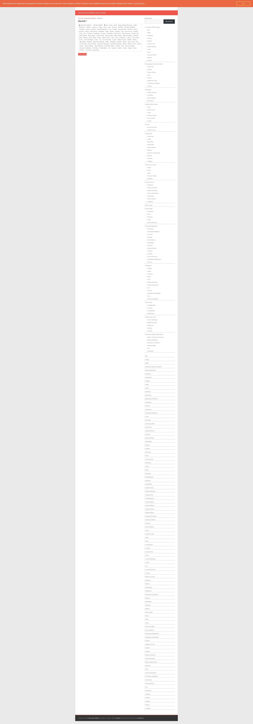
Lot (100, 39)
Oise (133, 41)
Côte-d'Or (130, 29)
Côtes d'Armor (152, 92)
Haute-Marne (83, 35)
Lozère (114, 39)
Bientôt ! (82, 21)
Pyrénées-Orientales (115, 43)
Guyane (103, 33)
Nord (129, 41)
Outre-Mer (149, 302)
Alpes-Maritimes (153, 340)
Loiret (96, 39)
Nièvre (124, 41)
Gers (85, 33)
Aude (109, 27)
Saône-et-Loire (132, 43)
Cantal (87, 29)
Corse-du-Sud (122, 29)
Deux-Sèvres (93, 31)
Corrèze (115, 29)
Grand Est (149, 133)
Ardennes (94, 27)
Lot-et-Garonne (106, 39)
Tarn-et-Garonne (129, 46)
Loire (81, 39)
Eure (122, 31)
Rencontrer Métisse (86, 25)
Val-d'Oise (95, 48)
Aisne (110, 25)
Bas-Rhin (120, 27)
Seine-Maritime (98, 46)
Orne (137, 41)
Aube (104, 27)
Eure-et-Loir (128, 31)
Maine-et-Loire (122, 39)
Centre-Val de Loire (152, 104)
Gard (80, 33)
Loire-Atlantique (88, 39)
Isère (112, 37)
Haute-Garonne (126, 33)
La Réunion (122, 37)
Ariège (100, 27)
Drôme (112, 31)
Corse (147, 124)
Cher (110, 29)
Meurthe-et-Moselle (98, 41)
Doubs (107, 31)
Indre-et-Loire (106, 37)
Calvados (81, 29)
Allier (115, 25)
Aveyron (114, 27)
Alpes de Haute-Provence (125, 25)
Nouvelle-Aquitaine (90, 18)
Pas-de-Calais (83, 43)
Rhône (124, 43)
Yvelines (81, 50)
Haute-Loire (135, 33)
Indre (99, 37)
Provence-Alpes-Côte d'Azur (154, 334)
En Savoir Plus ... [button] (140, 3)
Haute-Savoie (100, 35)
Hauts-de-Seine (152, 188)
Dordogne (101, 31)
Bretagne (148, 89)
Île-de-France (150, 182)
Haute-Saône (91, 35)
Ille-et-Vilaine (93, 37)
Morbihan (113, 41)
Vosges (130, 48)
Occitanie (148, 265)
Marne (135, 39)
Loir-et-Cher (135, 37)
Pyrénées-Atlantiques (103, 43)
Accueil (80, 18)
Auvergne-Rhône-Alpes (153, 27)
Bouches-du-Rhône (129, 27)
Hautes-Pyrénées (127, 35)
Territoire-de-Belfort (85, 48)
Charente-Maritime (102, 29)
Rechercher (148, 18)
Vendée (119, 48)
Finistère (135, 31)
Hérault (85, 37)
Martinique (82, 41)
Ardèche (88, 27)
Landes (129, 37)
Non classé (149, 205)
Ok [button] (243, 3)
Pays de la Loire (151, 317)
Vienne (124, 48)
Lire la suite (82, 54)
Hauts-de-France (151, 165)
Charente (93, 29)
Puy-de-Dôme (92, 43)
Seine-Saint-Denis (109, 46)
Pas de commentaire (93, 50)
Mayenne (89, 41)
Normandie (149, 208)
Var (109, 48)
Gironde (89, 33)
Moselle (119, 41)
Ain (107, 25)
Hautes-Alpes (118, 35)
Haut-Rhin (109, 33)
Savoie (81, 46)
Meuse (107, 41)
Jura (116, 37)
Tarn (122, 46)
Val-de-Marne (103, 48)
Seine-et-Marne (88, 46)
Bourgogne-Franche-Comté (154, 64)
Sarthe (139, 43)
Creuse (87, 31)
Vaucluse (113, 48)
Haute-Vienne (109, 35)
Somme (118, 46)
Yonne (134, 48)
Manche (129, 39)
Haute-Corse (117, 33)
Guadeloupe (96, 33)
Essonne (117, 31)
